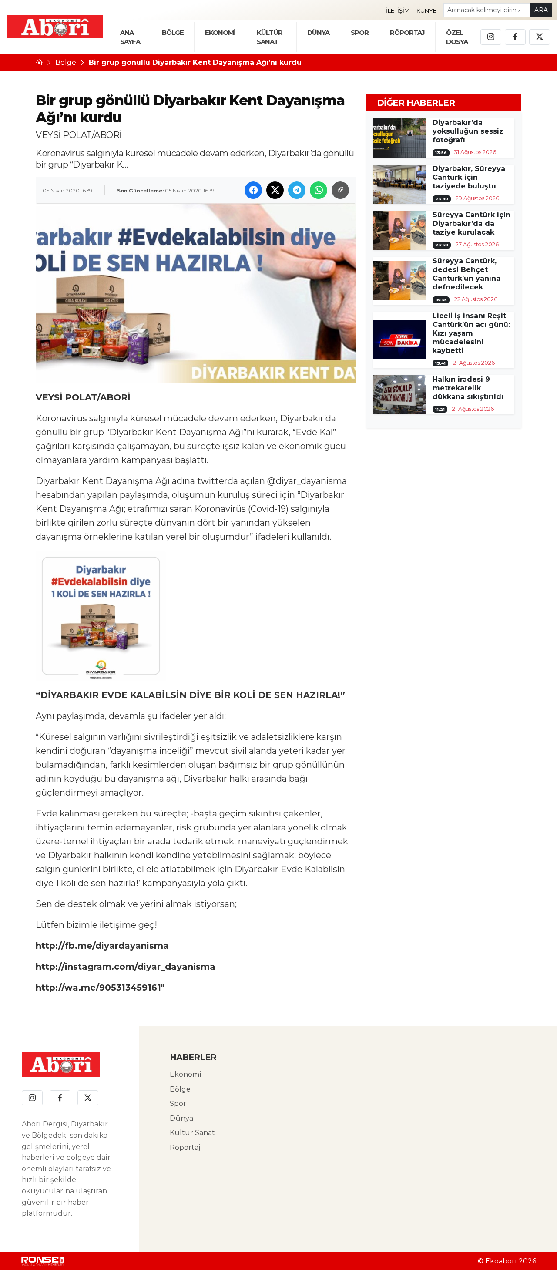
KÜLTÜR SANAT (269, 37)
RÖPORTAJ (407, 32)
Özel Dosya (457, 37)
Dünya (181, 1118)
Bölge (65, 62)
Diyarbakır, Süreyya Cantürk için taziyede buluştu (469, 177)
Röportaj (185, 1147)
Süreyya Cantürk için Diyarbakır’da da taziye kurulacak (471, 223)
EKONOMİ (220, 32)
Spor (360, 32)
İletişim (397, 10)
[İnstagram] (490, 37)
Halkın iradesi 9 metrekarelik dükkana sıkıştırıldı (468, 388)
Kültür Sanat (192, 1133)
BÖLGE (173, 32)
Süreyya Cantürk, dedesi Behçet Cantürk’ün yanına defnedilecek (466, 274)
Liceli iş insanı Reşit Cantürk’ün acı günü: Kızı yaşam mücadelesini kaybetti (471, 333)
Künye (426, 10)
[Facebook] (515, 37)
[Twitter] (539, 37)
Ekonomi (185, 1074)
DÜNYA (318, 32)
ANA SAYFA (130, 37)
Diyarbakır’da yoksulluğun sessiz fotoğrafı (468, 131)
